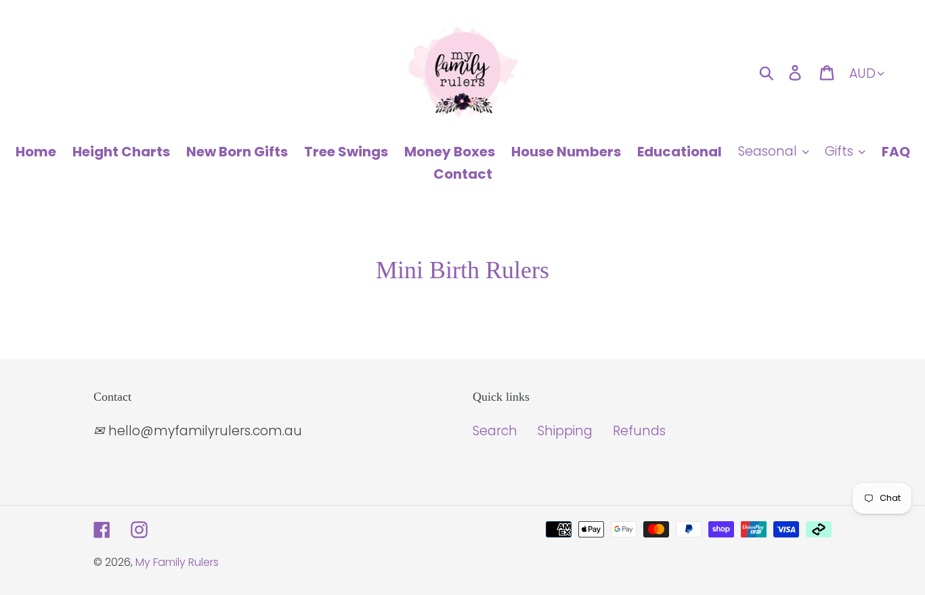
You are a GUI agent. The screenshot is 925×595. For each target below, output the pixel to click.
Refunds (639, 431)
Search (495, 431)
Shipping (565, 431)
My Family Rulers (177, 562)
